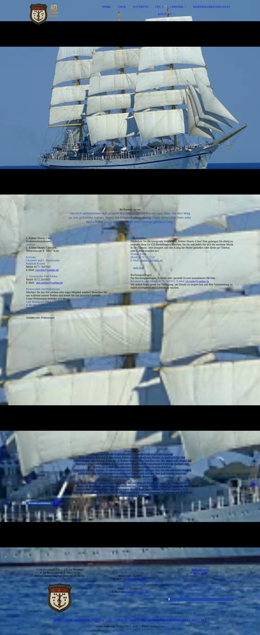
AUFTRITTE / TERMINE (89, 619)
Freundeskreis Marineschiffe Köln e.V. (200, 588)
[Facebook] (169, 599)
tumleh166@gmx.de (151, 260)
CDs (157, 6)
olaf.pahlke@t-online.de (49, 282)
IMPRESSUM (200, 573)
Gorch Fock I (200, 582)
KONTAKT (165, 14)
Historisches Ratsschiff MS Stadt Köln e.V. (200, 585)
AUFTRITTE (140, 6)
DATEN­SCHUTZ (200, 569)
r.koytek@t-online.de (47, 269)
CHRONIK (176, 6)
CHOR (122, 6)
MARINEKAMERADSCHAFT (211, 6)
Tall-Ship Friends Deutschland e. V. (200, 592)
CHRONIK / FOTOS (126, 619)
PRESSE (146, 619)
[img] (57, 12)
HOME (106, 6)
